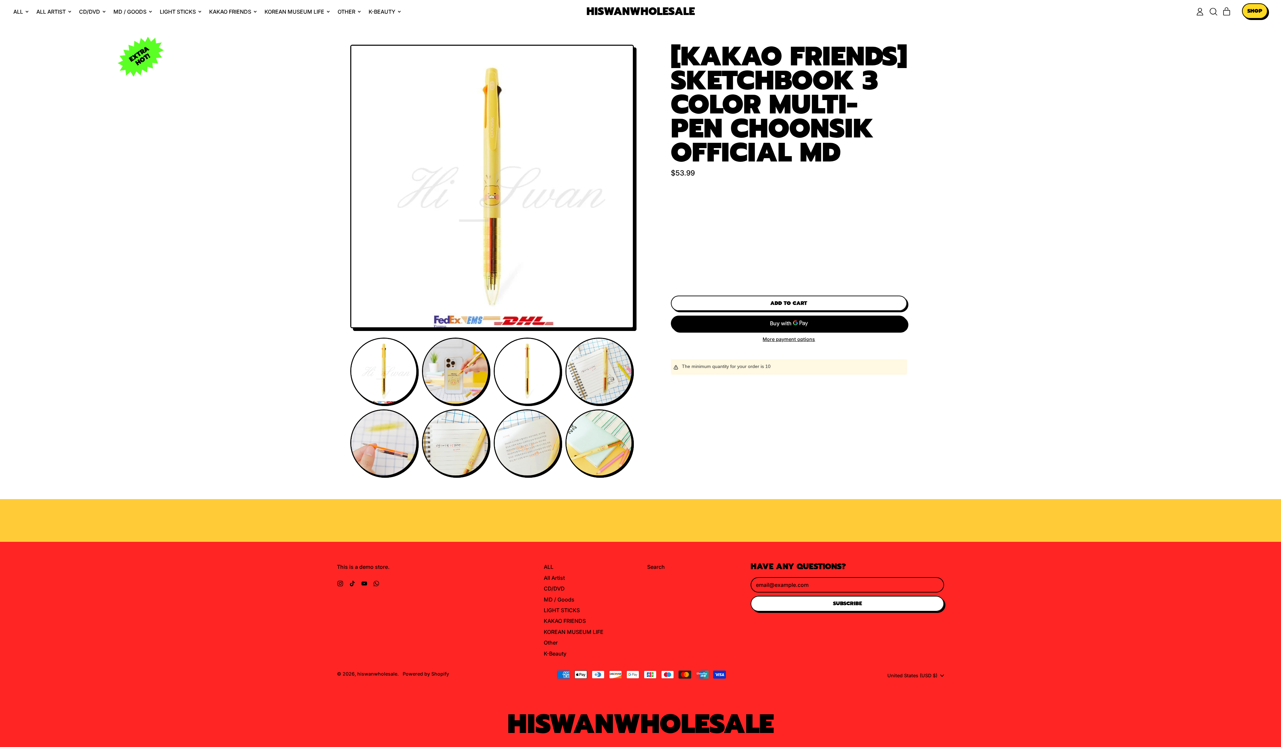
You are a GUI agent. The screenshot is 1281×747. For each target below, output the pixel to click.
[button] (1213, 11)
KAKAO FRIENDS (565, 621)
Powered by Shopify (426, 674)
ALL (548, 567)
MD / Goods (559, 599)
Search (656, 567)
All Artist (554, 578)
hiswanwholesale (640, 12)
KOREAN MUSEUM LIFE (573, 632)
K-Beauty (555, 653)
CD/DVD (554, 588)
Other (551, 642)
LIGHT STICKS (562, 610)
